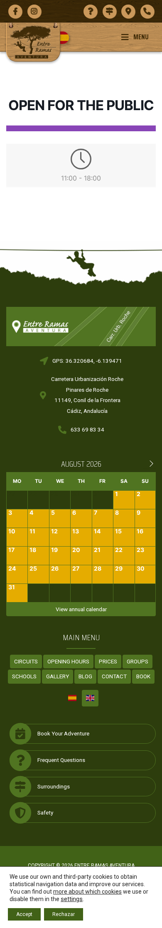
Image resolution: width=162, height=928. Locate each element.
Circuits (26, 661)
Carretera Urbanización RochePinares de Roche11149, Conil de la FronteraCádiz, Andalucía (87, 395)
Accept (24, 914)
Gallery (57, 676)
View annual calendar (81, 609)
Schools (24, 676)
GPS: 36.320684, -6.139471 (87, 360)
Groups (137, 661)
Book (143, 676)
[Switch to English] (90, 698)
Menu (141, 36)
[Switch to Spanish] (65, 37)
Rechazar (63, 914)
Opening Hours (68, 661)
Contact (114, 676)
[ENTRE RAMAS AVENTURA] (33, 42)
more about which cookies (87, 891)
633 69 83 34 (87, 429)
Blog (85, 676)
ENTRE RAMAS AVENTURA (104, 865)
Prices (108, 661)
